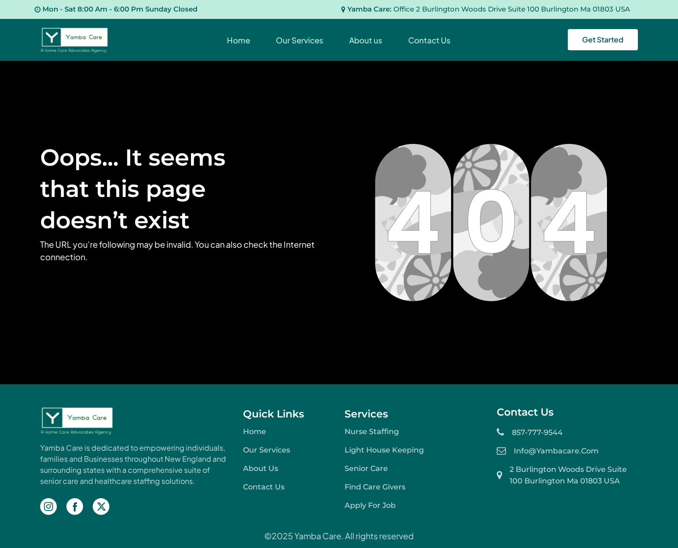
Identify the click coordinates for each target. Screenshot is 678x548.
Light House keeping (384, 450)
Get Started (603, 39)
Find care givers (375, 486)
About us (260, 468)
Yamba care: (488, 9)
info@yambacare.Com (556, 451)
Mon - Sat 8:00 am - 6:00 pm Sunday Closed (119, 9)
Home (254, 431)
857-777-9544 (537, 432)
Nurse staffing (372, 431)
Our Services (266, 450)
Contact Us (264, 486)
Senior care (366, 468)
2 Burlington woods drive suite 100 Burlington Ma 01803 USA (568, 475)
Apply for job (370, 505)
